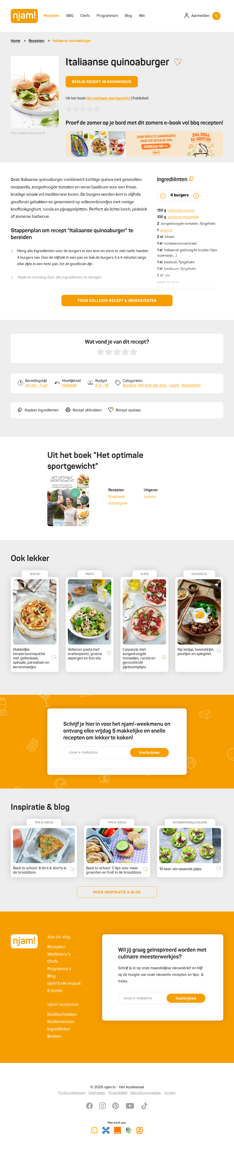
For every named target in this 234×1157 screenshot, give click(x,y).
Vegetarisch (191, 385)
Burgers (129, 385)
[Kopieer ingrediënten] (191, 179)
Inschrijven (149, 753)
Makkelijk (69, 385)
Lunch (174, 385)
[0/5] (83, 108)
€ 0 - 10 (102, 385)
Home (15, 41)
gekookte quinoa (181, 210)
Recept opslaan (128, 410)
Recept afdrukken (87, 410)
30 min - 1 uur (36, 385)
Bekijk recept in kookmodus (101, 82)
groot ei (166, 230)
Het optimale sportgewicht (108, 98)
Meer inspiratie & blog (117, 892)
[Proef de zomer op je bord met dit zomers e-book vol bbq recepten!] (144, 144)
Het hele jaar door (152, 385)
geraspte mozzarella (183, 217)
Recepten (36, 41)
